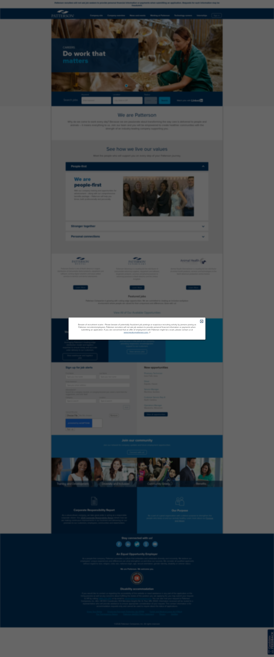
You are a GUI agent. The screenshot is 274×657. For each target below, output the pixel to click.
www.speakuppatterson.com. (136, 332)
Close (201, 321)
